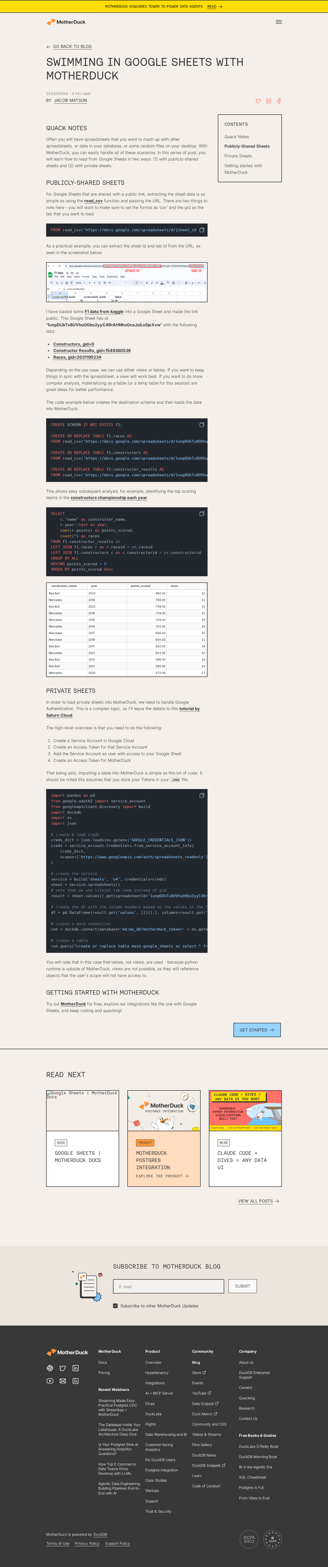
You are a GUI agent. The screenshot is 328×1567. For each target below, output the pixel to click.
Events (197, 1383)
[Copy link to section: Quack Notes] (92, 128)
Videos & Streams (206, 1434)
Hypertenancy (157, 1372)
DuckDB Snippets (206, 1465)
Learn (197, 1475)
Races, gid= (77, 357)
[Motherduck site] (67, 1352)
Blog (196, 1362)
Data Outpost (203, 1403)
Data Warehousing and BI (166, 1434)
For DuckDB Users (160, 1460)
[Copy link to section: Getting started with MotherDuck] (164, 993)
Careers (245, 1387)
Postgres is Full (251, 1487)
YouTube (199, 1393)
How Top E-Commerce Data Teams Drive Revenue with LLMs (117, 1468)
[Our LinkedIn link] (75, 1368)
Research (247, 1408)
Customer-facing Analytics (159, 1446)
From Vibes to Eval (254, 1498)
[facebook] (279, 101)
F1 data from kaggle (104, 311)
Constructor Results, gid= (92, 350)
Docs (102, 1362)
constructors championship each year (109, 497)
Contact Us (248, 1418)
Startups (152, 1490)
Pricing (104, 1372)
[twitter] (258, 101)
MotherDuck (73, 1003)
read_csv (93, 200)
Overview (153, 1362)
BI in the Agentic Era (255, 1467)
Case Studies (156, 1480)
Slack (196, 1372)
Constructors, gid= (73, 344)
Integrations (155, 1383)
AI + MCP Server (159, 1393)
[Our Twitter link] (63, 1368)
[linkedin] (268, 101)
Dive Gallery (202, 1444)
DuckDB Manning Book (258, 1456)
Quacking (247, 1398)
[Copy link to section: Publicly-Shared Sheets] (130, 183)
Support (151, 1501)
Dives (150, 1403)
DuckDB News (204, 1455)
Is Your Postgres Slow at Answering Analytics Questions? (118, 1449)
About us (246, 1362)
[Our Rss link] (75, 1381)
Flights (150, 1424)
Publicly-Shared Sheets (247, 146)
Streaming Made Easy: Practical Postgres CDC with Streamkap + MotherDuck (117, 1407)
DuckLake (153, 1414)
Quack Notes (236, 136)
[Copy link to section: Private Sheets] (101, 691)
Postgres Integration (161, 1470)
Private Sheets (238, 155)
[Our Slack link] (50, 1368)
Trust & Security (158, 1511)
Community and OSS (209, 1424)
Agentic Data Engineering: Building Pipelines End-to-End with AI (119, 1488)
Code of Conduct (206, 1486)
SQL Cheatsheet (252, 1477)
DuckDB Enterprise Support (254, 1374)
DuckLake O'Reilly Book (258, 1446)
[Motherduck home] (66, 21)
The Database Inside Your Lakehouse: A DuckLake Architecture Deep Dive (119, 1429)
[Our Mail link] (63, 1381)
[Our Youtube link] (50, 1381)
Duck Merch (202, 1414)
